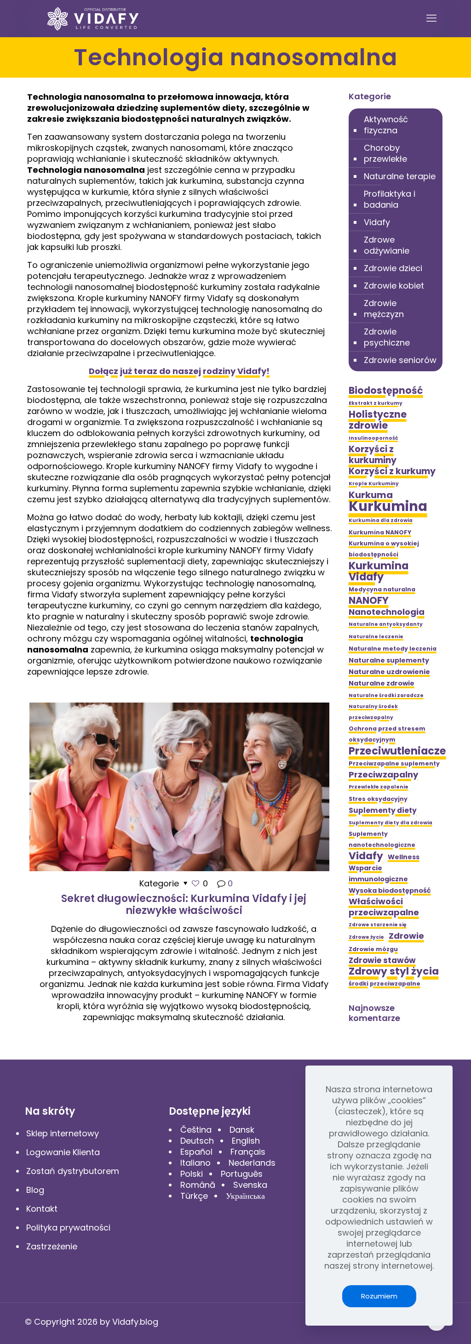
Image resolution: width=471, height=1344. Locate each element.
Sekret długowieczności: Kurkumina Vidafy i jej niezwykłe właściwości (183, 904)
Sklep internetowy (62, 1133)
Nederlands (252, 1162)
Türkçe (194, 1196)
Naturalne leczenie (376, 636)
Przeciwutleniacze (397, 750)
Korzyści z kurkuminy (372, 455)
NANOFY (369, 600)
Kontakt (41, 1208)
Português (242, 1174)
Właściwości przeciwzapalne (384, 907)
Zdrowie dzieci (393, 268)
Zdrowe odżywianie (386, 245)
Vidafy (377, 222)
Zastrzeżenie (51, 1246)
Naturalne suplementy (389, 660)
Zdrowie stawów (382, 960)
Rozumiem (379, 1296)
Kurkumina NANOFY (380, 532)
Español (196, 1151)
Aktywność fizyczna (386, 124)
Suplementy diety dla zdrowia (390, 822)
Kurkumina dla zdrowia (381, 520)
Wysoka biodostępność (390, 890)
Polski (191, 1174)
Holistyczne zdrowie (378, 420)
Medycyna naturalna (382, 589)
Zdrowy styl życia (394, 971)
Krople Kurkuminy (374, 483)
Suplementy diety (383, 810)
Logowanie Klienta (63, 1152)
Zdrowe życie (366, 937)
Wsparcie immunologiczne (378, 873)
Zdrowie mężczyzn (384, 308)
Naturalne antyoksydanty (386, 624)
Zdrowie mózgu (373, 949)
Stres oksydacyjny (378, 799)
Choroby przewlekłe (385, 153)
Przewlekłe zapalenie (378, 786)
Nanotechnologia (387, 612)
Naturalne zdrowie (381, 683)
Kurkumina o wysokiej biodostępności (384, 548)
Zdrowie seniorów (400, 360)
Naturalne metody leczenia (393, 648)
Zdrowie (406, 935)
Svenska (250, 1185)
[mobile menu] (431, 18)
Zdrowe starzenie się (378, 924)
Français (247, 1151)
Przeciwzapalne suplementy (394, 763)
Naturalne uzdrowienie (389, 671)
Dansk (242, 1129)
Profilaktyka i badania (389, 199)
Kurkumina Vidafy (378, 571)
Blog (35, 1190)
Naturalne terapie (400, 176)
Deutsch (197, 1140)
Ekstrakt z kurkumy (375, 403)
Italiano (195, 1162)
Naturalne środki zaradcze (386, 695)
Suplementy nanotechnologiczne (382, 839)
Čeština (196, 1129)
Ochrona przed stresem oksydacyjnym (387, 734)
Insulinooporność (373, 438)
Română (197, 1185)
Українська (245, 1196)
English (246, 1140)
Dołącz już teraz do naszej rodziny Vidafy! (179, 371)
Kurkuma (371, 494)
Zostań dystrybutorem (72, 1171)
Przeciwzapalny (383, 774)
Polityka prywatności (68, 1227)
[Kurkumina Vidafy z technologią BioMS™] (93, 18)
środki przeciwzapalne (384, 983)
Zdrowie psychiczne (387, 337)
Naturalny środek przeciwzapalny (373, 712)
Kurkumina (388, 506)
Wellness (403, 857)
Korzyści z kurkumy (392, 471)
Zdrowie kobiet (394, 285)
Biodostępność (386, 390)
